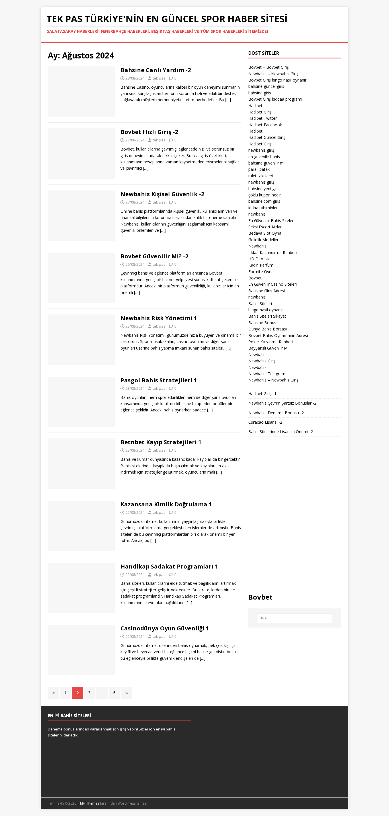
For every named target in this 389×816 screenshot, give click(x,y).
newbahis (257, 214)
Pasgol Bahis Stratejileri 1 (158, 380)
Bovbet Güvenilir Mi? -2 (154, 256)
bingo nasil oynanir (265, 309)
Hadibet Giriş (260, 112)
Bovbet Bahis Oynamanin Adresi (278, 335)
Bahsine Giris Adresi (266, 290)
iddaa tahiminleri (263, 207)
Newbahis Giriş (262, 361)
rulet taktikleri (260, 175)
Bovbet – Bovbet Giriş (268, 67)
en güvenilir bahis (264, 156)
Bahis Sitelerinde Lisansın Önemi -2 (280, 431)
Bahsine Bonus (262, 322)
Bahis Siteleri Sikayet (267, 316)
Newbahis (257, 246)
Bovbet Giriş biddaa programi (275, 99)
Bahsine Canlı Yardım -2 (155, 70)
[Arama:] (295, 618)
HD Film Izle (259, 258)
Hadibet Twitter (262, 118)
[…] (228, 99)
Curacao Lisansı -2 (265, 422)
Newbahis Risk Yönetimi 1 (158, 318)
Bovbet (255, 278)
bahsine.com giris (264, 201)
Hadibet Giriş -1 (262, 393)
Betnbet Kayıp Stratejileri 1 (160, 442)
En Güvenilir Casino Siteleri (272, 284)
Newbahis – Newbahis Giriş (273, 73)
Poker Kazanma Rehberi (270, 341)
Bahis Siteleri (260, 303)
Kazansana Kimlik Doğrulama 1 (166, 504)
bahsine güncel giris (266, 86)
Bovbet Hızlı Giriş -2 (149, 132)
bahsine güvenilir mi (266, 163)
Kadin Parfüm (260, 265)
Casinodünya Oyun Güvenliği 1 (164, 628)
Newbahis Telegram (266, 373)
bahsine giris (259, 93)
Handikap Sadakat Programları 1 (169, 566)
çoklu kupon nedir (264, 195)
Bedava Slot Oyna (264, 233)
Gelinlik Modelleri (263, 239)
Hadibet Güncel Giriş (266, 137)
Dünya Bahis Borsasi (267, 329)
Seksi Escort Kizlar (265, 227)
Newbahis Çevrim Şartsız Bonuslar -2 (282, 403)
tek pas (159, 78)
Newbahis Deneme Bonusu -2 (276, 412)
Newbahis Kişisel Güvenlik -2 (162, 194)
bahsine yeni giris (264, 188)
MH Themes (89, 803)
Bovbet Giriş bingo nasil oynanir (277, 80)
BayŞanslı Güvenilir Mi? (269, 348)
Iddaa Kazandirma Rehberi (272, 252)
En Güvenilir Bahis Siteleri (271, 220)
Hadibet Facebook (265, 124)
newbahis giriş (261, 150)
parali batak (259, 169)
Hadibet (255, 105)
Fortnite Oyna (261, 271)
